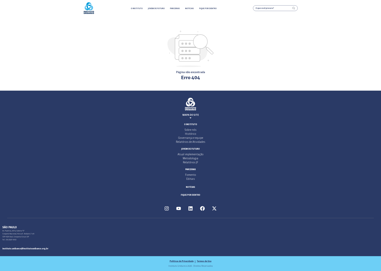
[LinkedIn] (190, 208)
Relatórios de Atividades (190, 142)
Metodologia (190, 158)
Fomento (190, 175)
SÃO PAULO (9, 227)
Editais (190, 179)
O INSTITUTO (137, 8)
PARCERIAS (175, 8)
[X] (214, 208)
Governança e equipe (190, 138)
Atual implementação (190, 154)
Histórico (190, 134)
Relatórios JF (190, 162)
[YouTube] (178, 208)
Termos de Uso (204, 261)
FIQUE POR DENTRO (208, 8)
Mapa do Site (190, 114)
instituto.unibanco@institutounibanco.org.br (25, 248)
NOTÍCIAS (189, 8)
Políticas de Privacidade (182, 261)
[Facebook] (202, 208)
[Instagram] (166, 208)
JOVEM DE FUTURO (156, 8)
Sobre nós (190, 129)
